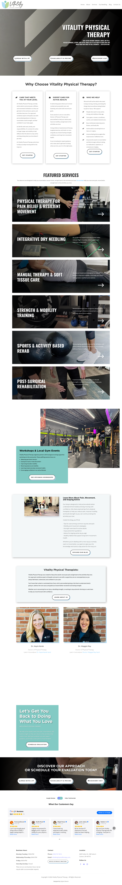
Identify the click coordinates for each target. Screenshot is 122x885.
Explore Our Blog (80, 552)
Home (82, 4)
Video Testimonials (70, 798)
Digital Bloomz (65, 881)
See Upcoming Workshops (42, 477)
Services (94, 4)
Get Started (27, 155)
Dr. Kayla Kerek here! (44, 652)
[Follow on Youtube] (84, 864)
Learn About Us (61, 597)
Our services (80, 180)
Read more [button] (13, 834)
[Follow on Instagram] (87, 864)
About (88, 4)
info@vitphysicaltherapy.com (61, 857)
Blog (110, 4)
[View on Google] (11, 822)
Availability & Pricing (61, 58)
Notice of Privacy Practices (58, 861)
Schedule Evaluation (37, 744)
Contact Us (116, 4)
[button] (8, 828)
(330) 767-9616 (57, 854)
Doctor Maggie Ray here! (91, 652)
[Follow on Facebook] (80, 864)
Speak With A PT (23, 58)
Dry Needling (103, 4)
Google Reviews (50, 798)
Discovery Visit (100, 58)
